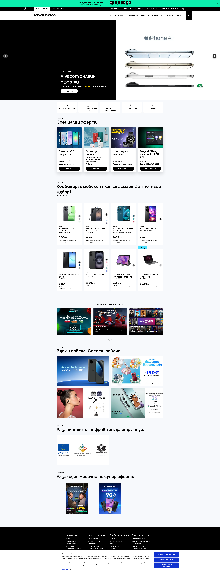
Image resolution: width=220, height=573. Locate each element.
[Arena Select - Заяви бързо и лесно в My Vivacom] (74, 321)
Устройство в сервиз (138, 539)
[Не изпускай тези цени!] (110, 3)
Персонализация (165, 559)
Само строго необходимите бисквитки (166, 565)
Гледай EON (127, 9)
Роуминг (112, 549)
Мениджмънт (70, 546)
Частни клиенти (42, 9)
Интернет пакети (93, 546)
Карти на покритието (170, 9)
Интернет (153, 15)
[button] (5, 56)
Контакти (139, 9)
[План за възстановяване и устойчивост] (83, 450)
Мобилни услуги (116, 15)
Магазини (115, 9)
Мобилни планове (93, 539)
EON (143, 15)
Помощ (179, 15)
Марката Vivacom (71, 544)
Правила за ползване (116, 546)
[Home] (45, 15)
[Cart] (189, 15)
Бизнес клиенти (58, 9)
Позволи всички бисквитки (166, 554)
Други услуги (167, 15)
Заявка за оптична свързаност (141, 541)
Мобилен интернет (94, 541)
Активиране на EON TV (138, 546)
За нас (68, 539)
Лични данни (113, 544)
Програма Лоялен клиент (95, 549)
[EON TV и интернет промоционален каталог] (77, 500)
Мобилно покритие (116, 541)
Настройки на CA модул (139, 549)
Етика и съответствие (73, 541)
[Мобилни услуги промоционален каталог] (110, 500)
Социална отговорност (73, 549)
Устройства (132, 15)
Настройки (65, 569)
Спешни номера (137, 544)
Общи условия (152, 9)
